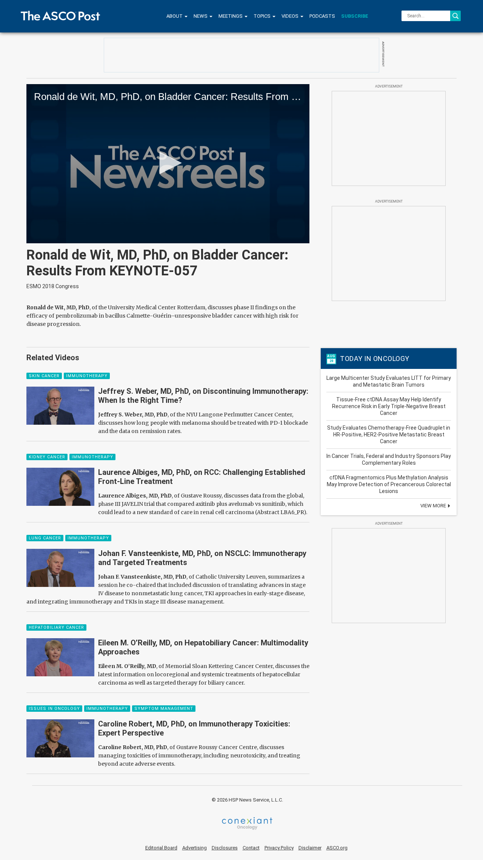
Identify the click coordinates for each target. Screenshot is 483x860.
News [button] (201, 16)
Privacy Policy (279, 848)
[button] (168, 163)
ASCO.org (337, 848)
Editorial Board (161, 848)
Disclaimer (309, 848)
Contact (251, 848)
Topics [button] (263, 16)
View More (433, 505)
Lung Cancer (45, 538)
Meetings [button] (231, 16)
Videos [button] (290, 16)
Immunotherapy (87, 375)
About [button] (175, 16)
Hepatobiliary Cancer (56, 627)
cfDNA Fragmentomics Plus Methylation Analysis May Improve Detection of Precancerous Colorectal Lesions (389, 484)
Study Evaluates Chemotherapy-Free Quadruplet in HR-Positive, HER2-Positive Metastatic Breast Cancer (388, 434)
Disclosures (225, 848)
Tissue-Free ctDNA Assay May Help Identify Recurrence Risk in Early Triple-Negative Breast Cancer (389, 406)
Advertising (194, 848)
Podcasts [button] (322, 16)
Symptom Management (163, 708)
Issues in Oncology (54, 708)
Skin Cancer (44, 375)
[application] (167, 163)
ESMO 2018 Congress (52, 286)
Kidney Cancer (47, 457)
